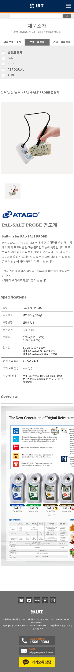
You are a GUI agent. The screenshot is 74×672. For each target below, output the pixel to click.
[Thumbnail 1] (12, 185)
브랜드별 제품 (37, 42)
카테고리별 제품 (61, 42)
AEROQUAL (16, 69)
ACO (11, 64)
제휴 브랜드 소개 (12, 42)
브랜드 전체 (15, 53)
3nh (10, 58)
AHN (11, 75)
